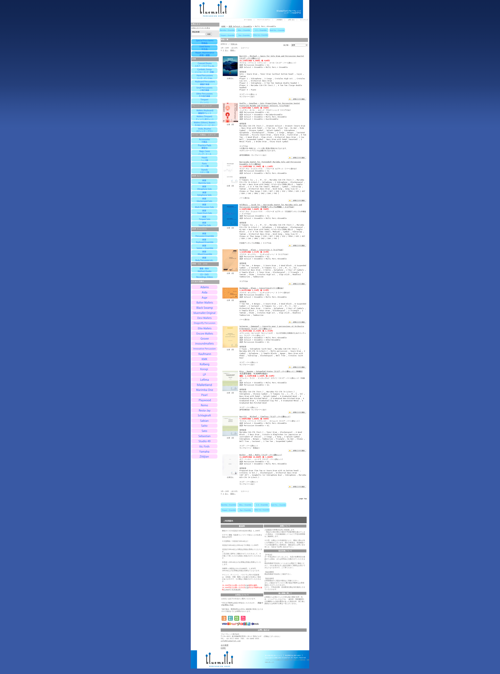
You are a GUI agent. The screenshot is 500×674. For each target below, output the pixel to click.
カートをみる (248, 19)
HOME (223, 26)
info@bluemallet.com (230, 641)
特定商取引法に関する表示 (293, 655)
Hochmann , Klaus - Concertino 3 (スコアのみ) (261, 250)
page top (303, 499)
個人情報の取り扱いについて (273, 655)
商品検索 (196, 32)
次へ (226, 50)
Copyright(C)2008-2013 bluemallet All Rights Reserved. (285, 657)
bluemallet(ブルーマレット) (289, 11)
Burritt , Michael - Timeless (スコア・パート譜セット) (264, 417)
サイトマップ (304, 19)
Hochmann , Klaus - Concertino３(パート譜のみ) (261, 288)
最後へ (232, 50)
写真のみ (234, 44)
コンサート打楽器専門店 (292, 13)
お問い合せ (291, 19)
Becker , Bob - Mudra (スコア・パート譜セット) (260, 455)
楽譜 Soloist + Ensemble (240, 26)
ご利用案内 (279, 19)
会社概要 (225, 645)
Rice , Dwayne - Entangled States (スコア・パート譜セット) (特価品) (271, 371)
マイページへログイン (263, 19)
